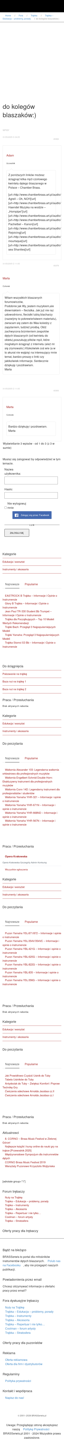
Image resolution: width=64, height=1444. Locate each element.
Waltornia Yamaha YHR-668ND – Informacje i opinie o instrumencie (29, 814)
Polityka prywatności (18, 1381)
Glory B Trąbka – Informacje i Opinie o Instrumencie (25, 605)
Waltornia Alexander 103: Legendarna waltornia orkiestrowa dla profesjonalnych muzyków (30, 771)
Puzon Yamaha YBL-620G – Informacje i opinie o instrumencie (31, 958)
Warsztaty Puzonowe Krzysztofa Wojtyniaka (30, 1166)
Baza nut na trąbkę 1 (14, 681)
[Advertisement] (32, 55)
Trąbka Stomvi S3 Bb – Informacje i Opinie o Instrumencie (28, 644)
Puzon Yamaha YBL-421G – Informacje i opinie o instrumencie (31, 950)
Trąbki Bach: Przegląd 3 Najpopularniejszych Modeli (29, 629)
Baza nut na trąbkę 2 (14, 689)
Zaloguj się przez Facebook (34, 515)
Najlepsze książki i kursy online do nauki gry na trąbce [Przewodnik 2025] (30, 1148)
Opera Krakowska (16, 856)
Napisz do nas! (14, 1398)
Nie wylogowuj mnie (16, 505)
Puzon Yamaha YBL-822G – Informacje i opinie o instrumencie (31, 966)
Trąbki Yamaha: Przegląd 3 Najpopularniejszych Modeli (30, 636)
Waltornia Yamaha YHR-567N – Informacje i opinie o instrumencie (28, 822)
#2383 (56, 390)
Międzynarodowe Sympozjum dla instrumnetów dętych (30, 1156)
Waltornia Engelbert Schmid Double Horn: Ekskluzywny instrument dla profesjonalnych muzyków (27, 781)
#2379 (56, 265)
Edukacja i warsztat (13, 561)
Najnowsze (12, 584)
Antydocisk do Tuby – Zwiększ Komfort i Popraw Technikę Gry (31, 1085)
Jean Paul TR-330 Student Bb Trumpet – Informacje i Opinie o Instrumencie (27, 613)
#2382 (56, 139)
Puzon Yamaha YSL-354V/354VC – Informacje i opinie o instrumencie (30, 942)
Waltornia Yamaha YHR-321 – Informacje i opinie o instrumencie (31, 799)
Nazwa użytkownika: (12, 471)
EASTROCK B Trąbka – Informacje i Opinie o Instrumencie (29, 597)
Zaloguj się (17, 532)
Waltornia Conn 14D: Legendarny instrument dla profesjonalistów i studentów (31, 791)
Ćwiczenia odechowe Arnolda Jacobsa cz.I (29, 1095)
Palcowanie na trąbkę (14, 674)
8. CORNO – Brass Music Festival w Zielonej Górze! (29, 1140)
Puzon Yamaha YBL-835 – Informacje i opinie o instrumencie (30, 974)
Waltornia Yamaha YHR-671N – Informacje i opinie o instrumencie (28, 807)
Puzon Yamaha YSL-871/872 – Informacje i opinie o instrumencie (31, 935)
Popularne (31, 584)
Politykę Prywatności (36, 1429)
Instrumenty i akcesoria (15, 569)
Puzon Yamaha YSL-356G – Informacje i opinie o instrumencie (31, 982)
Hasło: (8, 489)
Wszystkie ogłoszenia (16, 869)
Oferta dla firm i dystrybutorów (23, 1364)
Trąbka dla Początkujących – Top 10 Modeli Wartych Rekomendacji (28, 621)
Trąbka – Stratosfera (16, 1220)
